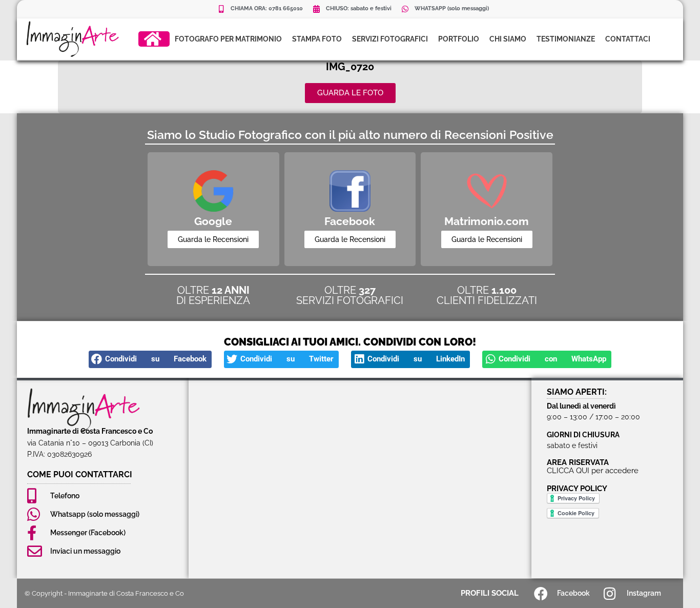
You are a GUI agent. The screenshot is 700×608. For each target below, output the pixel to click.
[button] (150, 359)
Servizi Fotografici (390, 39)
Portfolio (458, 39)
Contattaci (627, 39)
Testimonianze (566, 39)
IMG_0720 (350, 66)
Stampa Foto (317, 39)
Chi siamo (507, 39)
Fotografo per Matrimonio (228, 39)
